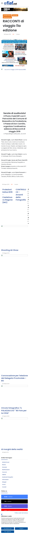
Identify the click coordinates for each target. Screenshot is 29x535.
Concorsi (4, 472)
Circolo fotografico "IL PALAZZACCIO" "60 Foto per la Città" (14, 410)
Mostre (4, 464)
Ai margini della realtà (12, 449)
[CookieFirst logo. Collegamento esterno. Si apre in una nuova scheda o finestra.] (1, 514)
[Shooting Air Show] (14, 237)
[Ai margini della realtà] (14, 433)
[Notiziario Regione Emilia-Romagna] (10, 3)
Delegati (4, 482)
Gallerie (4, 474)
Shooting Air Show (9, 250)
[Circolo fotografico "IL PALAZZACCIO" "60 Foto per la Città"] (14, 396)
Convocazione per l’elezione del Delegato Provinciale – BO (14, 378)
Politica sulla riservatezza (21, 513)
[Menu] (2, 4)
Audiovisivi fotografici (7, 477)
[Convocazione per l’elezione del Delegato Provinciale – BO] (14, 314)
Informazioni (5, 479)
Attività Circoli (7, 15)
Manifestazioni (7, 17)
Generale (15, 15)
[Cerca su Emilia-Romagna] (27, 4)
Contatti (4, 487)
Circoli (3, 484)
